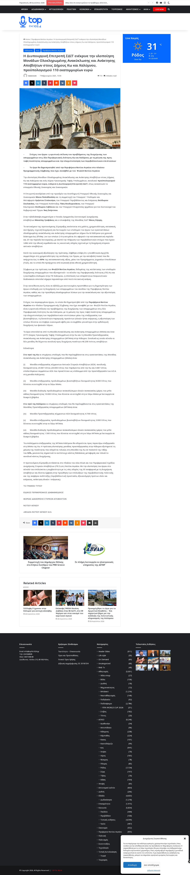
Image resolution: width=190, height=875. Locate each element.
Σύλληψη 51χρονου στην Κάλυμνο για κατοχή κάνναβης (37, 609)
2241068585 (27, 654)
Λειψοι (103, 751)
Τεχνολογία (103, 848)
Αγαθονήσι (105, 723)
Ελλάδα (101, 795)
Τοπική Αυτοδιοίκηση (107, 852)
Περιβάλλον (105, 816)
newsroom (32, 76)
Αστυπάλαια (105, 727)
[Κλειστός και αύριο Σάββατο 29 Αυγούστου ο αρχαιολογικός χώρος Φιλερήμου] (165, 653)
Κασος (103, 739)
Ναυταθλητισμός (107, 695)
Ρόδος (103, 767)
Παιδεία (103, 811)
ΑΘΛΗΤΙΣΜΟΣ (132, 9)
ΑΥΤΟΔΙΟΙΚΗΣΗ (56, 9)
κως (37, 50)
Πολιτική (102, 836)
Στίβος (103, 711)
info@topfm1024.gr (31, 651)
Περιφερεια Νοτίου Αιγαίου (42, 39)
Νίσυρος (104, 759)
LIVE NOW (159, 9)
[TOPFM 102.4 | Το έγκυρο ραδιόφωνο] (30, 22)
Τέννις (103, 715)
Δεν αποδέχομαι (151, 865)
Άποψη (101, 783)
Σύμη (102, 771)
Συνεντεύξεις (104, 844)
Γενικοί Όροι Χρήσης (66, 659)
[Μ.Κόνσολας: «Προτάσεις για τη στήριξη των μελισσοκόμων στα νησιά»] (165, 667)
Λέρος (103, 755)
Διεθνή (103, 683)
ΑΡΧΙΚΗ (24, 9)
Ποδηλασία (105, 699)
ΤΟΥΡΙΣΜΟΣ (116, 9)
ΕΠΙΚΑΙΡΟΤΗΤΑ (101, 9)
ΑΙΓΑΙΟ (101, 719)
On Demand (103, 659)
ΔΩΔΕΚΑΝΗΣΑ (37, 9)
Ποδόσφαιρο (106, 703)
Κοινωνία (102, 807)
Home (27, 39)
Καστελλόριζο (106, 743)
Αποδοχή (132, 865)
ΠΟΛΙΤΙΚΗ (71, 9)
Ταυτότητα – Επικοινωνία (69, 651)
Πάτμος (103, 763)
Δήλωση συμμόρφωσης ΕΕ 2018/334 (73, 663)
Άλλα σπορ (105, 675)
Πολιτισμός (103, 840)
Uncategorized (104, 663)
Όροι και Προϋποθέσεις (68, 655)
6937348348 (28, 657)
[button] (185, 838)
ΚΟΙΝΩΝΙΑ (84, 9)
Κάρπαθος (105, 735)
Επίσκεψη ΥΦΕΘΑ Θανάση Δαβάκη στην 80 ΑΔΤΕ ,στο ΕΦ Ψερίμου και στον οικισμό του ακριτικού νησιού (69, 612)
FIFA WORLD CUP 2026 (112, 707)
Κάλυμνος (29, 50)
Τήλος (103, 775)
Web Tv (101, 667)
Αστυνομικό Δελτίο (106, 787)
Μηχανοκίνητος (107, 687)
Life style (102, 655)
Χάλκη (102, 779)
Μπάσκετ (104, 691)
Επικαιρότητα (104, 803)
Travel (103, 856)
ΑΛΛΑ (146, 9)
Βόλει (102, 679)
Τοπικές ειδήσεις (107, 820)
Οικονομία (102, 828)
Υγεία (102, 824)
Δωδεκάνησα (106, 799)
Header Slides (104, 651)
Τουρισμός (102, 860)
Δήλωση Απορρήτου (154, 870)
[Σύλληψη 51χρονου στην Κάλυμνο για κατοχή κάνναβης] (37, 598)
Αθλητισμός (103, 671)
